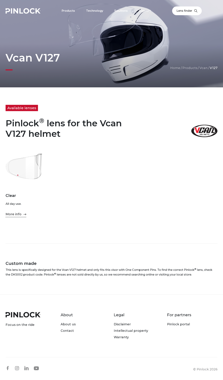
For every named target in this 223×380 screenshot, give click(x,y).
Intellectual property (131, 331)
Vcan (203, 68)
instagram (17, 368)
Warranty (121, 337)
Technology (94, 10)
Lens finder (184, 10)
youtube (36, 368)
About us (68, 324)
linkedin (26, 368)
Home (175, 68)
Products (189, 68)
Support (145, 10)
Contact (67, 331)
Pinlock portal (178, 324)
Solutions (121, 10)
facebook (8, 368)
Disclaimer (122, 324)
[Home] (23, 11)
